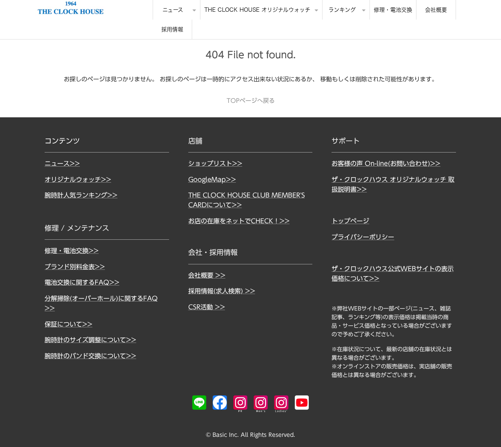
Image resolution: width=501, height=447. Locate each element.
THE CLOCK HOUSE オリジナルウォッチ (257, 10)
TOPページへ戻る (251, 100)
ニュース (172, 10)
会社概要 (436, 10)
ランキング (342, 10)
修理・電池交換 (393, 10)
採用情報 (172, 29)
